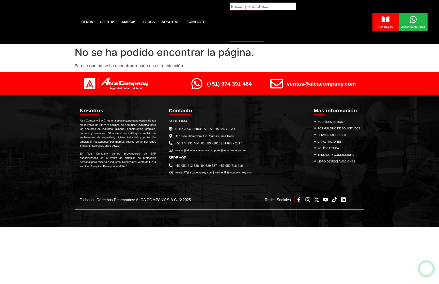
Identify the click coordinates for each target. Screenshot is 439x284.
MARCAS (129, 22)
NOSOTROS (171, 22)
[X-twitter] (316, 199)
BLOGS (149, 22)
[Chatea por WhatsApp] (426, 268)
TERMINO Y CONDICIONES (336, 154)
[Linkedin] (343, 199)
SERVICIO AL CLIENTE (332, 135)
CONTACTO (196, 22)
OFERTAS (107, 22)
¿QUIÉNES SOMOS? (331, 121)
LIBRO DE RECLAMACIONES (336, 161)
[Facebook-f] (298, 199)
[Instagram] (307, 199)
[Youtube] (325, 199)
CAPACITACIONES (329, 141)
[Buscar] (247, 26)
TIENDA (87, 22)
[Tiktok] (334, 199)
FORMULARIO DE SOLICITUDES (339, 128)
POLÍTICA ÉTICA (328, 148)
